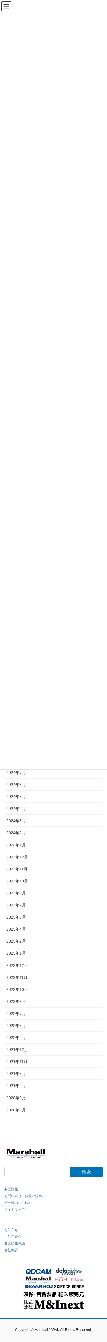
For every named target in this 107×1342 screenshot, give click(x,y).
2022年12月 (17, 965)
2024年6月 (16, 784)
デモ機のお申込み (18, 1203)
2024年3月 (16, 820)
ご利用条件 (12, 1237)
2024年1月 (16, 845)
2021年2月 (16, 1085)
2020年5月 (16, 1110)
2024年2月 (16, 832)
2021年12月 (17, 1049)
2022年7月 (16, 1013)
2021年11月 (16, 1061)
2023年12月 (17, 857)
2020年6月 (16, 1098)
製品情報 (11, 1189)
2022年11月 (16, 977)
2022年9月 (16, 1001)
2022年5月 (16, 1025)
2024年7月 (16, 772)
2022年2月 (16, 1037)
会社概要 (11, 1250)
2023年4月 (16, 929)
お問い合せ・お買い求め (23, 1196)
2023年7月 (16, 905)
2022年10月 (17, 989)
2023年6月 (16, 917)
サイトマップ (14, 1210)
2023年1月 (16, 953)
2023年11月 (16, 869)
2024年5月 (16, 796)
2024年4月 (16, 808)
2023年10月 (17, 881)
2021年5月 (16, 1073)
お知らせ (11, 1230)
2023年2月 (16, 941)
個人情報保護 (14, 1243)
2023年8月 (16, 893)
